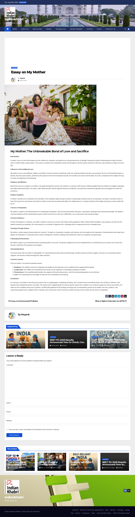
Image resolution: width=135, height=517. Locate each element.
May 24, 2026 (14, 467)
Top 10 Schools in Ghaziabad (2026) (17, 463)
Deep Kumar (56, 467)
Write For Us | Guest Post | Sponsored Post (92, 510)
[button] (125, 29)
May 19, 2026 (45, 467)
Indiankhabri (14, 19)
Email (8, 412)
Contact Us (110, 29)
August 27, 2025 (77, 467)
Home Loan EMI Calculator (104, 513)
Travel (49, 29)
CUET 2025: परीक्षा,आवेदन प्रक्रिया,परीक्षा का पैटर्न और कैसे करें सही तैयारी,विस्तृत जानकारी (109, 341)
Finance (42, 459)
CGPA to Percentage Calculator (121, 513)
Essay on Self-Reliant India (22, 342)
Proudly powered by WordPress (13, 511)
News (15, 29)
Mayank (22, 78)
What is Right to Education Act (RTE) (110, 301)
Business (77, 513)
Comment (10, 365)
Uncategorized (12, 459)
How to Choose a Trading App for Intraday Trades (48, 464)
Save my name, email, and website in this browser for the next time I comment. (34, 429)
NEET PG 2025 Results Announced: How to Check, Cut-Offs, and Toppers (67, 342)
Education (37, 29)
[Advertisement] (67, 50)
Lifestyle (25, 29)
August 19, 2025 (109, 467)
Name (8, 403)
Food (99, 29)
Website (9, 420)
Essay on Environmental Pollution (24, 301)
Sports (90, 29)
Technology (61, 29)
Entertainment (76, 29)
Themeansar (36, 511)
